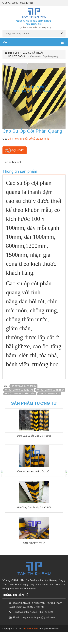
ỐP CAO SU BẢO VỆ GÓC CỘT (34, 471)
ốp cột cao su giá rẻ (49, 394)
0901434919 (27, 2)
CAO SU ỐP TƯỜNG (34, 543)
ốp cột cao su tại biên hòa (50, 390)
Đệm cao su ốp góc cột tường (34, 435)
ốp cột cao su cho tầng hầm (19, 394)
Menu (6, 42)
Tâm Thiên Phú (29, 628)
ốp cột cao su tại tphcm (24, 386)
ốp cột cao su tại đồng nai (19, 390)
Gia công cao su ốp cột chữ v (34, 507)
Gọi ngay (17, 150)
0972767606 (11, 2)
